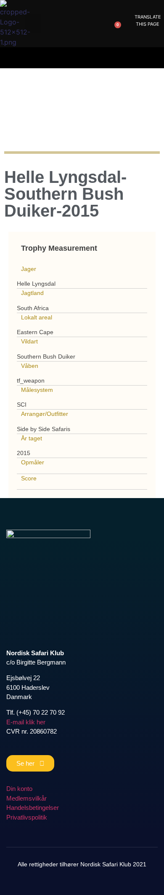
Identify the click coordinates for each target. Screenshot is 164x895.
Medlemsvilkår (26, 798)
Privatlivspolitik (26, 817)
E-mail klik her (25, 722)
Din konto (19, 788)
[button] (33, 23)
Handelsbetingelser (32, 807)
